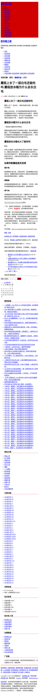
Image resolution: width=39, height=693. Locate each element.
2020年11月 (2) (9, 532)
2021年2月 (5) (8, 525)
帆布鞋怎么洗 (23, 670)
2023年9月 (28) (9, 510)
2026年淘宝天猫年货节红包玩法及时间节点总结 (19, 344)
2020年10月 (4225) (10, 534)
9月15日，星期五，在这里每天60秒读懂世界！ (19, 434)
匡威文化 (7, 460)
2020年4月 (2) (8, 545)
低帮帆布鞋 (11, 668)
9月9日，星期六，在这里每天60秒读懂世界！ (18, 448)
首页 (5, 8)
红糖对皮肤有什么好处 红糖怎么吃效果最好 (22, 258)
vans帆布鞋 (6, 670)
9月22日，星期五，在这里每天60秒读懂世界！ (19, 419)
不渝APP (7, 484)
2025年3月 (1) (8, 503)
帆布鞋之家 (6, 3)
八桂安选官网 (8, 650)
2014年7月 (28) (9, 571)
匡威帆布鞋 (23, 236)
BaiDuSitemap (33, 678)
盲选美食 (7, 14)
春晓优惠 (33, 251)
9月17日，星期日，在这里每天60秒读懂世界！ (19, 430)
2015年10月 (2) (9, 567)
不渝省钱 (7, 30)
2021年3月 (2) (8, 523)
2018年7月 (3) (8, 558)
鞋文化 (6, 486)
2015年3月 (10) (9, 569)
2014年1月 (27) (9, 582)
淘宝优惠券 (8, 34)
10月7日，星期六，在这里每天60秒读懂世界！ (19, 388)
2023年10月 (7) (9, 508)
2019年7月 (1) (8, 550)
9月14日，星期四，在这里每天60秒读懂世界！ (19, 437)
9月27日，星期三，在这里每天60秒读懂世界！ (19, 408)
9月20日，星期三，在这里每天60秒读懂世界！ (19, 423)
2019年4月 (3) (8, 554)
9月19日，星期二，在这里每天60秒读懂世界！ (19, 426)
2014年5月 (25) (9, 574)
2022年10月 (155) (9, 521)
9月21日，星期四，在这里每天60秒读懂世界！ (19, 421)
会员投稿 (7, 19)
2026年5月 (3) (8, 497)
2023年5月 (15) (9, 519)
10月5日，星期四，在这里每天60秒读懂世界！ (19, 393)
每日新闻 (7, 10)
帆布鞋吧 (15, 236)
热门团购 (7, 458)
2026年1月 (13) (9, 499)
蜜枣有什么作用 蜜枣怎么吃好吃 (18, 254)
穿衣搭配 (7, 12)
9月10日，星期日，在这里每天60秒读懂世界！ (19, 445)
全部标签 (7, 23)
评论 (27, 96)
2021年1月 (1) (8, 528)
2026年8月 (7, 282)
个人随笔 (7, 469)
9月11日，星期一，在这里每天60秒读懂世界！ (19, 443)
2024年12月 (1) (9, 506)
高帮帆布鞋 (31, 236)
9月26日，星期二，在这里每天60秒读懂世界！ (19, 410)
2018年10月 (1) (9, 556)
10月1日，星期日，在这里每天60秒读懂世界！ (19, 399)
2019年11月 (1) (9, 547)
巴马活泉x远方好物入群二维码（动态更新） (18, 384)
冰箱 (9, 232)
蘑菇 (5, 232)
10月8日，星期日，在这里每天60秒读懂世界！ (19, 386)
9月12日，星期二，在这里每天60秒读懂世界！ (19, 441)
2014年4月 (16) (9, 576)
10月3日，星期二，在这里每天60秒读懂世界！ (19, 397)
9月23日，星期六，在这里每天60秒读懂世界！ (19, 417)
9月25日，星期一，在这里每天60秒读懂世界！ (19, 412)
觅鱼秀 (6, 645)
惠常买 (6, 28)
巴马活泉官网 (8, 652)
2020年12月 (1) (9, 530)
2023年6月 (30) (9, 517)
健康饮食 (7, 17)
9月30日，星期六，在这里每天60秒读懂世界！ (19, 402)
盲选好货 (7, 25)
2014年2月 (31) (9, 580)
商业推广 (7, 476)
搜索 (19, 279)
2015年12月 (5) (9, 565)
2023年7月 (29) (9, 514)
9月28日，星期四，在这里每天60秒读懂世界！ (19, 406)
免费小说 (14, 240)
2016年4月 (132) (9, 560)
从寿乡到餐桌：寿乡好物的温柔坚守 (16, 349)
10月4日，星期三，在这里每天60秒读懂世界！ (19, 395)
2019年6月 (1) (8, 552)
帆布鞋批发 (14, 670)
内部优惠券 (8, 32)
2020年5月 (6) (8, 543)
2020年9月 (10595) (10, 536)
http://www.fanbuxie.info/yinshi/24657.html (24, 229)
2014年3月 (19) (9, 578)
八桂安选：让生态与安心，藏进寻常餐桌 (17, 347)
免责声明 (4, 682)
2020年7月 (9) (8, 541)
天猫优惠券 (8, 36)
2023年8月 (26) (9, 512)
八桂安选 (27, 672)
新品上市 (7, 456)
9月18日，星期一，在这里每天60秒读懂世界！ (19, 428)
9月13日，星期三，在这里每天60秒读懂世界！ (19, 439)
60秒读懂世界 (8, 489)
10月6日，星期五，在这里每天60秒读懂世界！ (19, 391)
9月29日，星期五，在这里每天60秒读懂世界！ (19, 404)
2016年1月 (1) (8, 563)
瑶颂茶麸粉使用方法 (10, 382)
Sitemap (18, 678)
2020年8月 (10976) (10, 539)
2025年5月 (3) (8, 501)
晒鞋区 (6, 21)
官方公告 (7, 465)
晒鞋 (5, 467)
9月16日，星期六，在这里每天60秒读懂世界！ (19, 432)
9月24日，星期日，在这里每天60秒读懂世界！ (19, 415)
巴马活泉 (20, 672)
